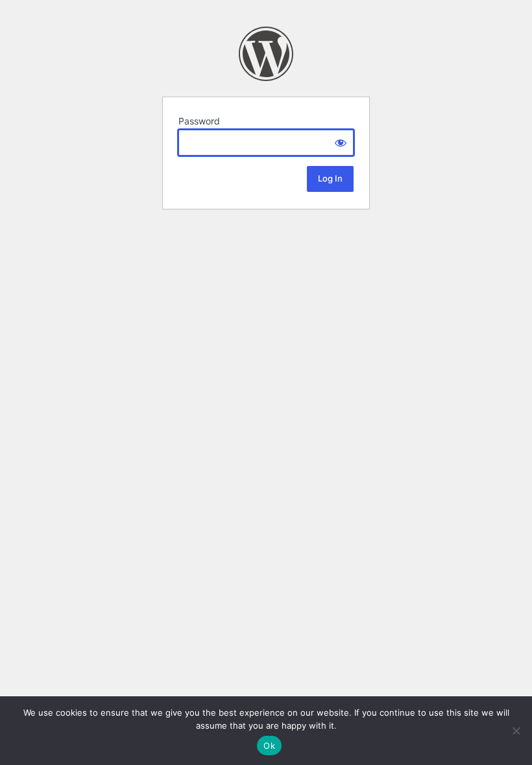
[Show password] (341, 143)
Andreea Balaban (266, 54)
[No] (515, 730)
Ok (269, 745)
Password (199, 120)
